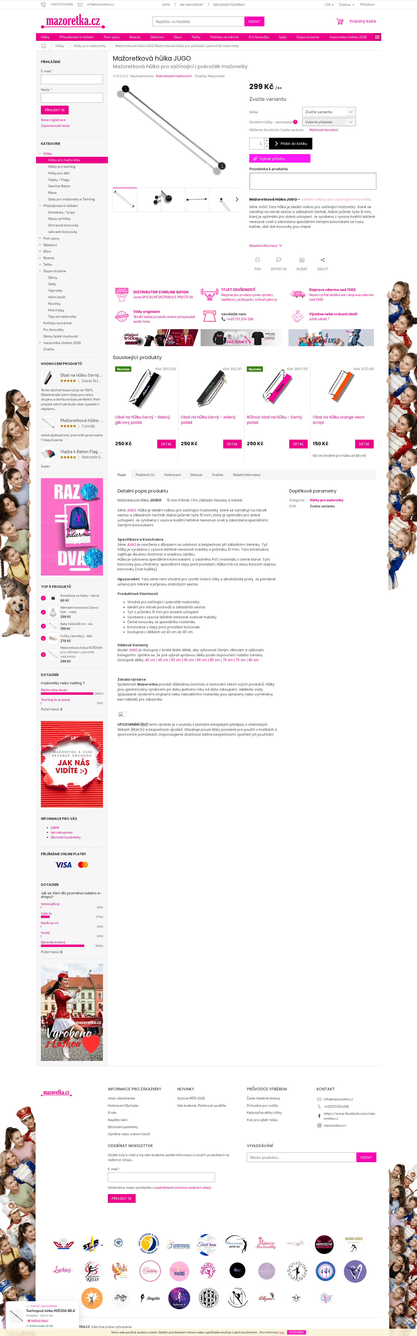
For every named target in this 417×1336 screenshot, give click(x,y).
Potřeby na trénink (57, 323)
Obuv (47, 251)
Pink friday (56, 310)
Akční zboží (56, 297)
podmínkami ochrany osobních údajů (183, 1187)
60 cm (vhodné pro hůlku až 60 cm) (339, 455)
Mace (52, 192)
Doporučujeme (54, 271)
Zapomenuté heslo (55, 125)
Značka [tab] (217, 475)
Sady (52, 284)
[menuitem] (45, 37)
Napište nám (117, 1120)
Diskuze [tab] (196, 475)
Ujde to (46, 913)
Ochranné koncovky (63, 225)
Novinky (54, 303)
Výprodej (55, 290)
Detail (166, 444)
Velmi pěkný (50, 904)
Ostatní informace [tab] (246, 475)
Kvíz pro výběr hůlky (262, 1120)
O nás (112, 1112)
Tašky (47, 264)
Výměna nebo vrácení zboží (129, 1134)
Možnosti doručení (323, 130)
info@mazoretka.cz (338, 1099)
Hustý (45, 932)
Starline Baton (59, 186)
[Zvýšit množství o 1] (266, 141)
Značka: (210, 76)
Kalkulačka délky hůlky (264, 1112)
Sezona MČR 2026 (191, 1098)
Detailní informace (263, 245)
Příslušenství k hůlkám (60, 206)
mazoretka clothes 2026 (62, 343)
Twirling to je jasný (55, 699)
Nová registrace (53, 120)
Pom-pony (51, 238)
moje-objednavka (121, 1098)
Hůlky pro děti (58, 173)
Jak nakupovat (192, 5)
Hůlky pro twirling (61, 166)
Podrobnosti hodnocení (173, 76)
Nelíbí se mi (49, 923)
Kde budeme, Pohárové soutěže (201, 1105)
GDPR (166, 5)
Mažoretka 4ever (54, 690)
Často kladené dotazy (263, 1098)
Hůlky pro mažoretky (64, 160)
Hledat (254, 21)
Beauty (48, 258)
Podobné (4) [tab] (145, 475)
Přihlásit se (55, 110)
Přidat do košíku (294, 143)
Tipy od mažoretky (62, 316)
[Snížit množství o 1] (266, 146)
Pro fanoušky (53, 329)
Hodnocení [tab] (172, 475)
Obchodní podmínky (229, 5)
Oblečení (50, 245)
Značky (48, 349)
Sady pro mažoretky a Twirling (71, 199)
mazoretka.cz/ (335, 1125)
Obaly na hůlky (59, 218)
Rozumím (296, 1332)
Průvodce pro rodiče (262, 1105)
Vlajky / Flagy (58, 179)
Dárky (52, 277)
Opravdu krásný (53, 942)
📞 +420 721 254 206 (237, 319)
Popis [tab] (122, 475)
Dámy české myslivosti (60, 336)
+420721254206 (336, 1106)
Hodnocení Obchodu (123, 1105)
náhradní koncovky (62, 232)
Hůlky (47, 153)
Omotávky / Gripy (61, 212)
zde (281, 1332)
